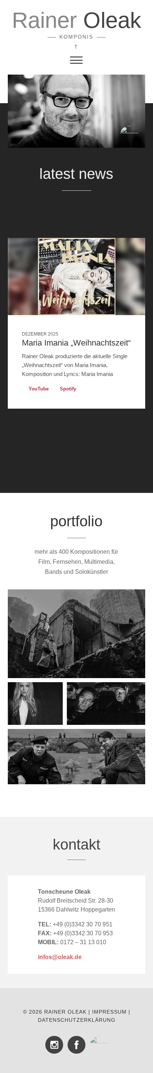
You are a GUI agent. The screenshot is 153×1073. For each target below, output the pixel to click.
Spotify (68, 389)
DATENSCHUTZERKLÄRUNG (76, 1020)
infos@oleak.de (60, 957)
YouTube (39, 389)
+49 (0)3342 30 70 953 (75, 933)
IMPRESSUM (109, 1012)
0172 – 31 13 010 (83, 942)
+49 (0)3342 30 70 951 (75, 924)
